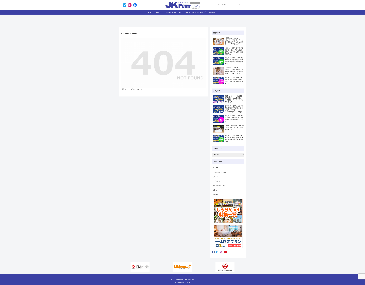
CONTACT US (189, 279)
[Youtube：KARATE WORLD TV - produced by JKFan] (225, 252)
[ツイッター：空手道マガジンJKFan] (217, 252)
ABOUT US (179, 279)
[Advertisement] (182, 20)
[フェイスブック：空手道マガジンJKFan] (213, 252)
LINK (172, 279)
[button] (240, 5)
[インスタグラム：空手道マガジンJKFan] (221, 252)
